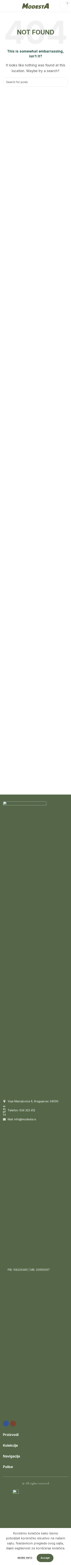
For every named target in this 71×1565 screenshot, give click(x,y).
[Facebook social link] (6, 1424)
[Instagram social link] (13, 1424)
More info (25, 1557)
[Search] (63, 82)
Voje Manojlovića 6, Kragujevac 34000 (33, 1101)
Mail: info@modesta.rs (22, 1119)
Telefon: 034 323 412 (21, 1110)
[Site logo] (35, 5)
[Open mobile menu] (4, 6)
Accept (45, 1557)
